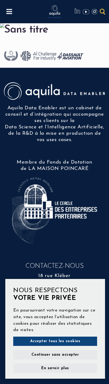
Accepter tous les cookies (55, 341)
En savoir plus (55, 368)
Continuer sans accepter (55, 355)
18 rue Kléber (54, 275)
